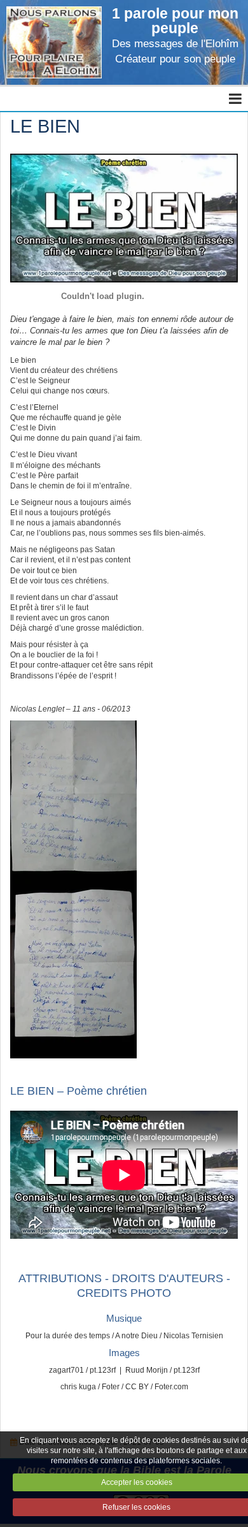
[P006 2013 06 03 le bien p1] (73, 804)
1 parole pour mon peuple (175, 20)
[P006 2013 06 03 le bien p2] (73, 973)
